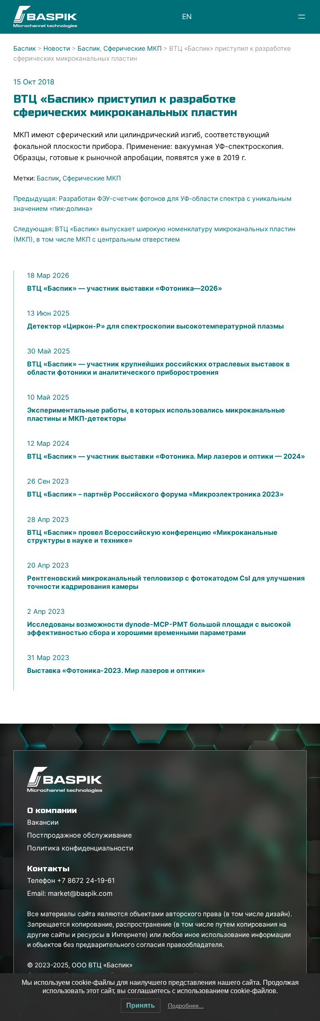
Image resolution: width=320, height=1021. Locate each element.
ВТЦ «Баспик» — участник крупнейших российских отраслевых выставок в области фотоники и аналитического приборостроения (158, 368)
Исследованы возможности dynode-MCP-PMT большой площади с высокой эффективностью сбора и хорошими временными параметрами (159, 628)
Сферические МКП (91, 178)
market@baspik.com (80, 893)
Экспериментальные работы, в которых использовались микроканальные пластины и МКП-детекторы (156, 414)
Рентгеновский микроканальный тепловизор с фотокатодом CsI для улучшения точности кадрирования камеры (166, 582)
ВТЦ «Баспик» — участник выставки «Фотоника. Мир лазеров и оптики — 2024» (166, 456)
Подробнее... (186, 1005)
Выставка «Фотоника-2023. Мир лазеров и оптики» (116, 671)
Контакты (48, 868)
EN (187, 16)
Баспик (48, 178)
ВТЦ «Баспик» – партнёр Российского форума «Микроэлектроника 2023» (155, 494)
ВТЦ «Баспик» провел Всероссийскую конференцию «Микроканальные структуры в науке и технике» (152, 536)
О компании (52, 810)
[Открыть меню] (302, 17)
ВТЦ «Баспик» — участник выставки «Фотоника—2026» (124, 288)
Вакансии (43, 822)
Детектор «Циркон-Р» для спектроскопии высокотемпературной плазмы (155, 326)
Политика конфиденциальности (80, 848)
